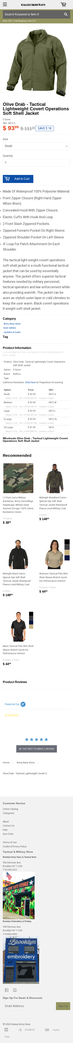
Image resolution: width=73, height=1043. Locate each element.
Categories (8, 813)
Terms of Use (10, 842)
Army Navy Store (12, 324)
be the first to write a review (36, 748)
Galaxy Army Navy (20, 1024)
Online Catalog (10, 809)
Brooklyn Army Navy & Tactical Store (19, 857)
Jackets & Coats (12, 332)
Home (6, 762)
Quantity (8, 155)
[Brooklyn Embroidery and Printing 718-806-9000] (21, 983)
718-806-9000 (10, 934)
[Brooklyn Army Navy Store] (19, 918)
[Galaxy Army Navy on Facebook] (7, 990)
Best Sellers (10, 328)
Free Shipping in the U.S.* (25, 21)
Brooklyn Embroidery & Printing (17, 921)
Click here (30, 382)
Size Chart (8, 834)
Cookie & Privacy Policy (15, 846)
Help (5, 830)
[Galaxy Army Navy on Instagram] (15, 990)
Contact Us (8, 825)
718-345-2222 (10, 869)
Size (5, 139)
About (6, 821)
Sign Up (63, 1005)
